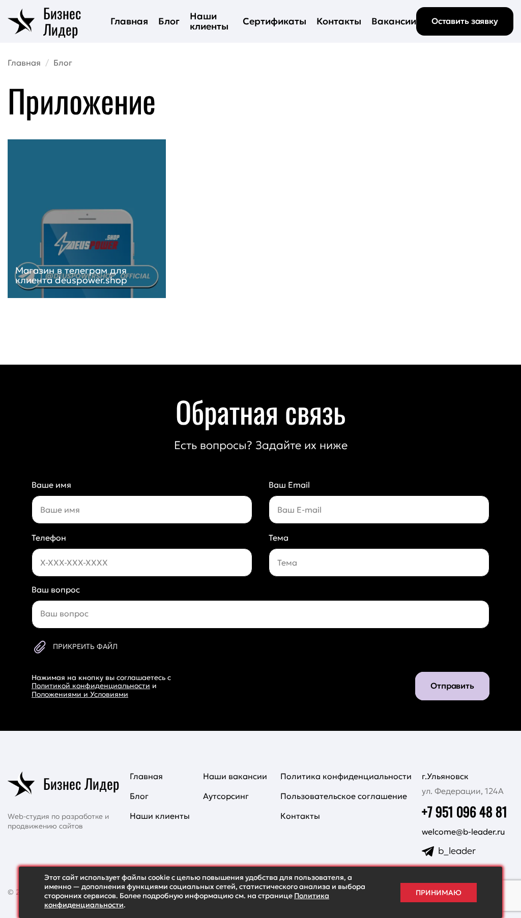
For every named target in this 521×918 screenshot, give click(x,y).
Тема (278, 537)
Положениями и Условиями (80, 694)
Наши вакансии (235, 776)
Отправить (452, 685)
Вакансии (393, 21)
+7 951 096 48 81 (464, 811)
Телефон (49, 537)
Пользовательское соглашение (343, 796)
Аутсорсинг (226, 796)
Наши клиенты (209, 21)
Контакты (338, 21)
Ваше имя (51, 485)
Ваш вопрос (56, 589)
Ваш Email (289, 485)
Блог (169, 21)
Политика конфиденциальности (346, 776)
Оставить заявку (464, 21)
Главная (129, 21)
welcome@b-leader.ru (463, 832)
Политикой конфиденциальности (91, 685)
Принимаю (438, 892)
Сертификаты (274, 21)
